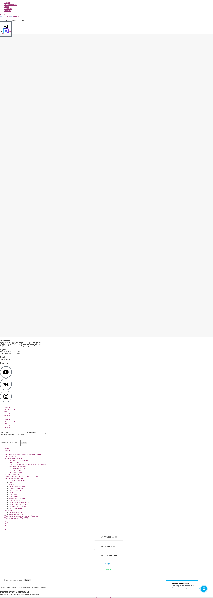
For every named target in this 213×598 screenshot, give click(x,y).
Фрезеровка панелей (16, 514)
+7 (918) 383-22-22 (21, 342)
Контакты (8, 413)
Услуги (7, 407)
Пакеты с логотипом (17, 500)
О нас (6, 411)
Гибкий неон (14, 462)
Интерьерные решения (17, 466)
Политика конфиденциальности (12, 435)
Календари (13, 494)
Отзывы (7, 415)
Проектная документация (18, 508)
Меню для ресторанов (17, 498)
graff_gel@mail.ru (6, 359)
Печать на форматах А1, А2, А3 (21, 502)
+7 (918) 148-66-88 (20, 346)
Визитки (12, 492)
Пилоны (12, 482)
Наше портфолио (10, 409)
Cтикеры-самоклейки (17, 486)
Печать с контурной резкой (19, 504)
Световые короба (15, 470)
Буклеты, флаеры (15, 490)
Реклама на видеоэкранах (18, 480)
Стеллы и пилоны (16, 472)
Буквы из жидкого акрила (18, 460)
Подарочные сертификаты (19, 506)
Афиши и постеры (16, 488)
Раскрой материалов (16, 512)
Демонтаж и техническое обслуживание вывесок (27, 464)
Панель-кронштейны (17, 468)
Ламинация (13, 496)
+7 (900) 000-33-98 (20, 344)
